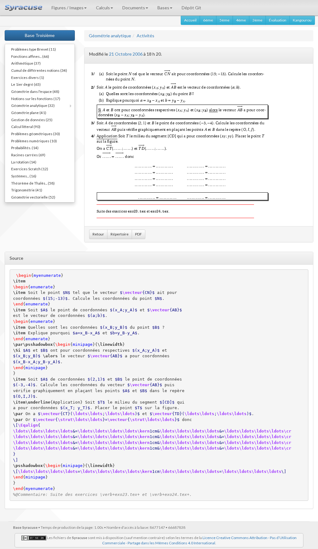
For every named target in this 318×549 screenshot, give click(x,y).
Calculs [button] (103, 7)
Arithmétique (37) (26, 63)
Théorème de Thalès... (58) (33, 183)
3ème (257, 20)
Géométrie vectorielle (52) (33, 197)
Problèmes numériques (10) (34, 141)
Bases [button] (163, 7)
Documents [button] (133, 7)
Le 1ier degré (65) (26, 84)
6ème (208, 20)
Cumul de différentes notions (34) (39, 70)
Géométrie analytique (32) (33, 105)
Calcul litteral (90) (25, 126)
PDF (138, 234)
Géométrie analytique (110, 35)
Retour (98, 234)
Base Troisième (40, 35)
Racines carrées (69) (28, 155)
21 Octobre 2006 (126, 54)
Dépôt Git (191, 7)
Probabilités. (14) (25, 147)
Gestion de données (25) (31, 119)
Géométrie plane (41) (28, 112)
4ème (241, 20)
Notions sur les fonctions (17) (35, 98)
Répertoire (120, 234)
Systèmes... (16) (23, 176)
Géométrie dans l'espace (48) (35, 91)
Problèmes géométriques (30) (35, 133)
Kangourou (302, 20)
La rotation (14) (23, 162)
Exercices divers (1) (27, 77)
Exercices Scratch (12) (29, 169)
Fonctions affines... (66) (30, 56)
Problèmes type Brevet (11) (33, 49)
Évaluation (277, 20)
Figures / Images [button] (68, 7)
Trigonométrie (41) (26, 190)
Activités (145, 35)
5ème (224, 20)
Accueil (190, 20)
